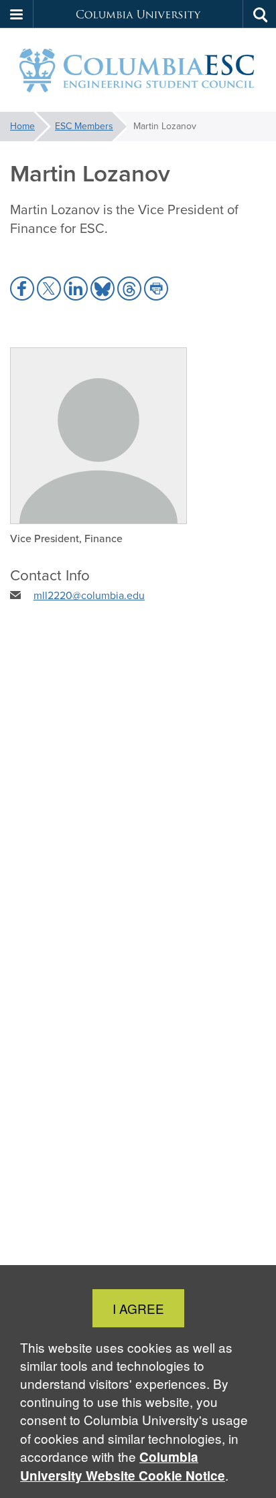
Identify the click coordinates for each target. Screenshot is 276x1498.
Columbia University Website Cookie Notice (122, 1466)
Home (22, 126)
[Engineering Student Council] (138, 70)
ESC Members (84, 126)
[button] (16, 14)
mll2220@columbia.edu (89, 595)
